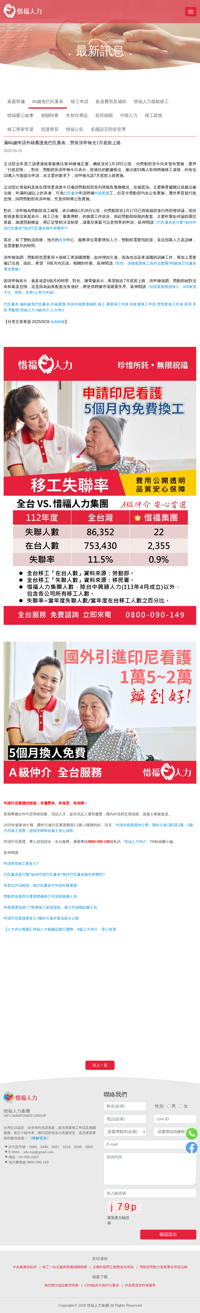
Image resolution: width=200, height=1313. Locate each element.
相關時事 (50, 115)
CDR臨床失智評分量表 (101, 1285)
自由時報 (57, 322)
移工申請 (79, 101)
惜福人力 (27, 310)
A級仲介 (42, 310)
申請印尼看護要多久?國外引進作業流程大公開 (41, 918)
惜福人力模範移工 (151, 101)
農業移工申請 (117, 304)
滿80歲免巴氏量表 (35, 304)
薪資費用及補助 (111, 101)
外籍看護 (101, 193)
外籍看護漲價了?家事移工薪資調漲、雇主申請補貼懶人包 (50, 907)
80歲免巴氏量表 (47, 101)
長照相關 (104, 115)
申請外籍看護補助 (82, 304)
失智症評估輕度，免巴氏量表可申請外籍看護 (40, 885)
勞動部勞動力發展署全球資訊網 (163, 1267)
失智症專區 (77, 115)
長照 (62, 240)
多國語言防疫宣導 (108, 129)
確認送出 (168, 1234)
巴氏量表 (71, 193)
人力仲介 (57, 310)
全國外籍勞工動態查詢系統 (113, 1267)
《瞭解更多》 (39, 1138)
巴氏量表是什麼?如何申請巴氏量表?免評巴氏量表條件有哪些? (54, 874)
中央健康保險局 (25, 1267)
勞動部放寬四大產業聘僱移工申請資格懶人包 (40, 896)
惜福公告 (74, 129)
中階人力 (129, 115)
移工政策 (153, 115)
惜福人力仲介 (135, 841)
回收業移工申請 (143, 304)
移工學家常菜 (20, 129)
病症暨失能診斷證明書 (61, 1285)
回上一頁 (100, 1065)
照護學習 (50, 129)
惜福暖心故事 (20, 115)
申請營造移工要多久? (21, 863)
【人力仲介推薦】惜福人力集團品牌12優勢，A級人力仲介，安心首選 (60, 929)
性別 (159, 1106)
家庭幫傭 (16, 101)
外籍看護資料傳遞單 (140, 1285)
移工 (101, 304)
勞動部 (13, 310)
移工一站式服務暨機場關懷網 (64, 1267)
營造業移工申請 (170, 304)
